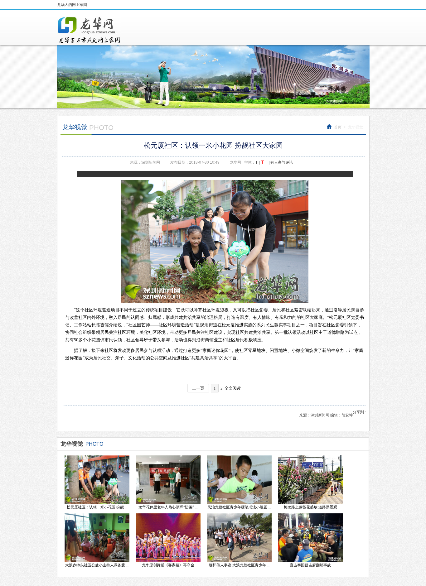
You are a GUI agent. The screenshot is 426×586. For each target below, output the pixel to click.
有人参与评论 (281, 162)
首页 (337, 127)
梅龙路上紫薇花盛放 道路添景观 (310, 507)
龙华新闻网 (89, 30)
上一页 (198, 388)
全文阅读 (233, 388)
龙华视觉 (355, 127)
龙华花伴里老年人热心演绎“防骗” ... (168, 507)
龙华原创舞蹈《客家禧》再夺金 (168, 565)
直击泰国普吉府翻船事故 (310, 565)
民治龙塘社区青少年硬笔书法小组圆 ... (239, 507)
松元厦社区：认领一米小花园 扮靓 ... (97, 507)
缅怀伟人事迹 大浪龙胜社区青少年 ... (239, 565)
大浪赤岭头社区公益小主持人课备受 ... (97, 565)
